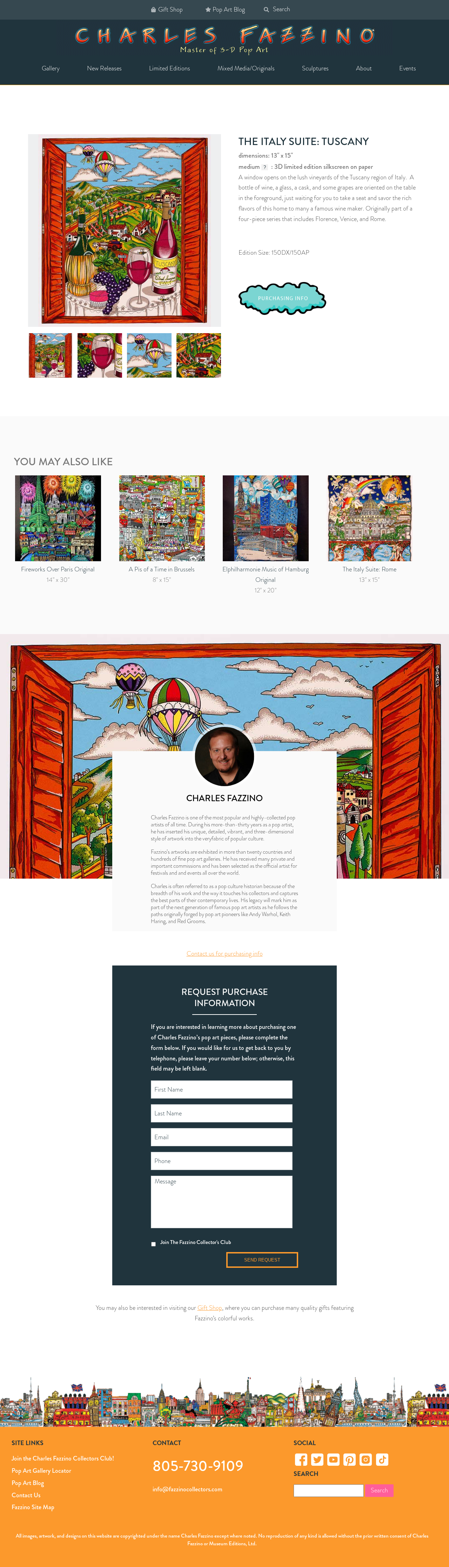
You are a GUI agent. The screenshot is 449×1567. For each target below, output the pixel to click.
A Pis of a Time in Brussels (162, 569)
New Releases (104, 68)
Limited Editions (169, 68)
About (364, 68)
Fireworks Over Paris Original (58, 569)
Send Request (262, 1260)
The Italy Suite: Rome (369, 569)
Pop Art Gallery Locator (41, 1470)
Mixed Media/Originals (246, 68)
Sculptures (315, 68)
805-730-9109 (198, 1465)
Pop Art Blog (229, 9)
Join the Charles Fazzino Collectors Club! (63, 1458)
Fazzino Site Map (33, 1507)
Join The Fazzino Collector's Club (195, 1242)
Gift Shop (170, 9)
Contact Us (26, 1495)
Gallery (51, 68)
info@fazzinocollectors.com (187, 1489)
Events (407, 68)
